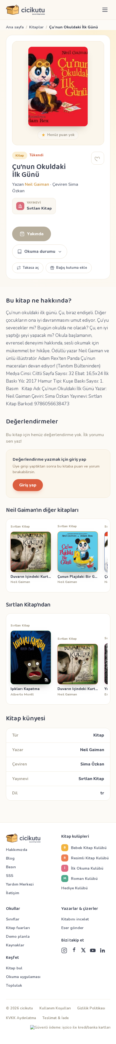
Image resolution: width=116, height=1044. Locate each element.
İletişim (12, 893)
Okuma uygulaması (23, 976)
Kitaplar (36, 27)
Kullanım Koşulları (55, 1008)
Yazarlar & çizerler (79, 909)
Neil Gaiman (37, 184)
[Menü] (105, 9)
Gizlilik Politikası (91, 1008)
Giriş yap (27, 485)
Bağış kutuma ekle (71, 267)
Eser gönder (72, 927)
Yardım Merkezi (20, 884)
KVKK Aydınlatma (21, 1018)
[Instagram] (64, 950)
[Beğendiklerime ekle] (97, 158)
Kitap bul (14, 968)
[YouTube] (93, 950)
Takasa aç (31, 267)
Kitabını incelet (75, 919)
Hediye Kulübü (74, 888)
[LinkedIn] (102, 950)
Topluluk (14, 985)
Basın (11, 867)
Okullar (13, 909)
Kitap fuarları (18, 927)
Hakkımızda (16, 849)
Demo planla (18, 936)
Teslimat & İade (55, 1018)
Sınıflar (12, 919)
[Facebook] (74, 950)
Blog (10, 858)
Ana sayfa (15, 27)
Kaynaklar (15, 945)
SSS (9, 875)
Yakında (35, 234)
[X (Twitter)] (83, 950)
